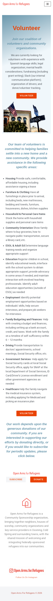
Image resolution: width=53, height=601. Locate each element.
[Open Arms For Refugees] (16, 4)
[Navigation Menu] (47, 4)
